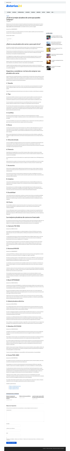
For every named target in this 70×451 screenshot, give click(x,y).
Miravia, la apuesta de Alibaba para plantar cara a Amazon (11, 397)
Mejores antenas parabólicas (25, 396)
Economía (28, 12)
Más (52, 12)
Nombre (7, 423)
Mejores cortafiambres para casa (15, 386)
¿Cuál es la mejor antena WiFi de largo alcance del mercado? (38, 397)
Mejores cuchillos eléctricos (14, 387)
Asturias (9, 12)
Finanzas (33, 12)
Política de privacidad (56, 448)
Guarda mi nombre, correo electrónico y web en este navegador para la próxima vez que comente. (25, 440)
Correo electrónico (10, 428)
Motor (43, 12)
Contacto (44, 448)
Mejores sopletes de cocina (14, 388)
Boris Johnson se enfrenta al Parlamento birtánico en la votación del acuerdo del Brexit (56, 43)
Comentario (9, 410)
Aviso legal (62, 448)
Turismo (48, 12)
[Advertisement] (45, 7)
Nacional (14, 12)
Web (7, 433)
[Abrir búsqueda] (63, 12)
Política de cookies (49, 448)
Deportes (38, 12)
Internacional (21, 12)
